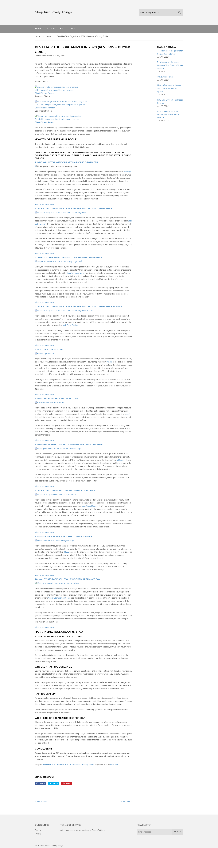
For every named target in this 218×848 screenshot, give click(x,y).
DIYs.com (114, 764)
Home (38, 28)
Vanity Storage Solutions (59, 598)
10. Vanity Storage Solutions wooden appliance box (67, 579)
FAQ (73, 28)
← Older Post (41, 801)
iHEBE (66, 552)
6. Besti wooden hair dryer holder (56, 398)
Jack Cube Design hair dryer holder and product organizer (60, 104)
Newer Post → (126, 801)
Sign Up (177, 832)
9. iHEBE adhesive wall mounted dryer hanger (63, 536)
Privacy (38, 834)
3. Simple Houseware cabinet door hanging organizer (68, 257)
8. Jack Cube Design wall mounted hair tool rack (65, 490)
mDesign (127, 171)
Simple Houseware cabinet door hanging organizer (57, 119)
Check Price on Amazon (45, 93)
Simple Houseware (75, 273)
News (48, 36)
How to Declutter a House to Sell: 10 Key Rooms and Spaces (169, 88)
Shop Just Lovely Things (52, 845)
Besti (128, 414)
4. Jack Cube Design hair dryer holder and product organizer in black (79, 306)
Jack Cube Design (70, 325)
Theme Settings (98, 830)
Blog (63, 28)
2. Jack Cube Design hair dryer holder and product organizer (73, 208)
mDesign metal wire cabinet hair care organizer (55, 90)
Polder (109, 362)
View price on (44, 204)
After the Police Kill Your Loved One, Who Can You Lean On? (168, 114)
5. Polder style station (49, 349)
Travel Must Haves (165, 77)
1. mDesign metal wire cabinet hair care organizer (66, 162)
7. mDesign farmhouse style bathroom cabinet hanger (69, 444)
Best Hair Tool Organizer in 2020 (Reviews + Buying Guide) (68, 764)
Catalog (50, 28)
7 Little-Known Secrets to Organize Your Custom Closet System (170, 65)
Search (38, 830)
